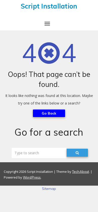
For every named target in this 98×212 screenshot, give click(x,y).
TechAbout (80, 172)
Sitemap (49, 188)
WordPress (32, 177)
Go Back (49, 113)
